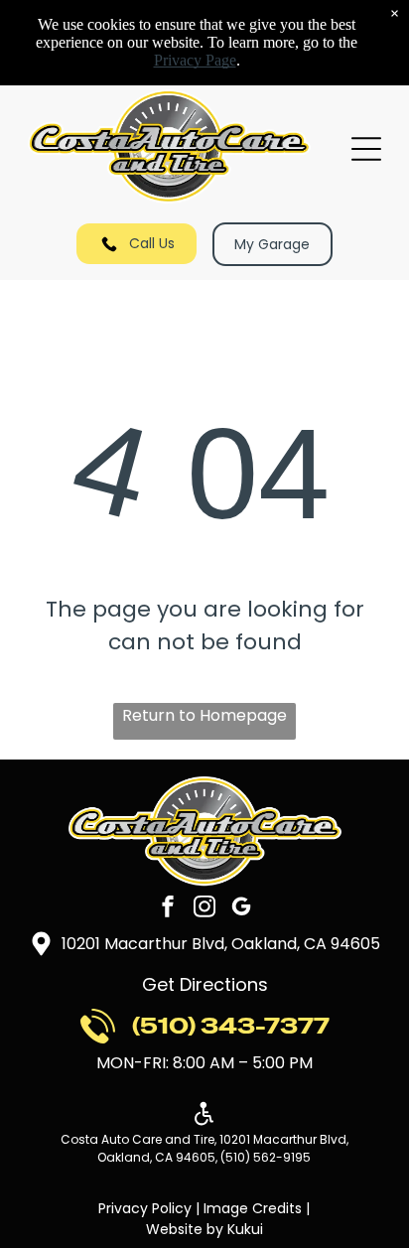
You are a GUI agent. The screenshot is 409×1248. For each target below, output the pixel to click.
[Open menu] (366, 149)
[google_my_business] (241, 909)
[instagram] (204, 909)
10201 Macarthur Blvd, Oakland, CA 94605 (221, 943)
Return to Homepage (204, 715)
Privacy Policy (145, 1208)
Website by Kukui (204, 1229)
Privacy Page (195, 60)
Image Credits (253, 1208)
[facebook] (168, 909)
